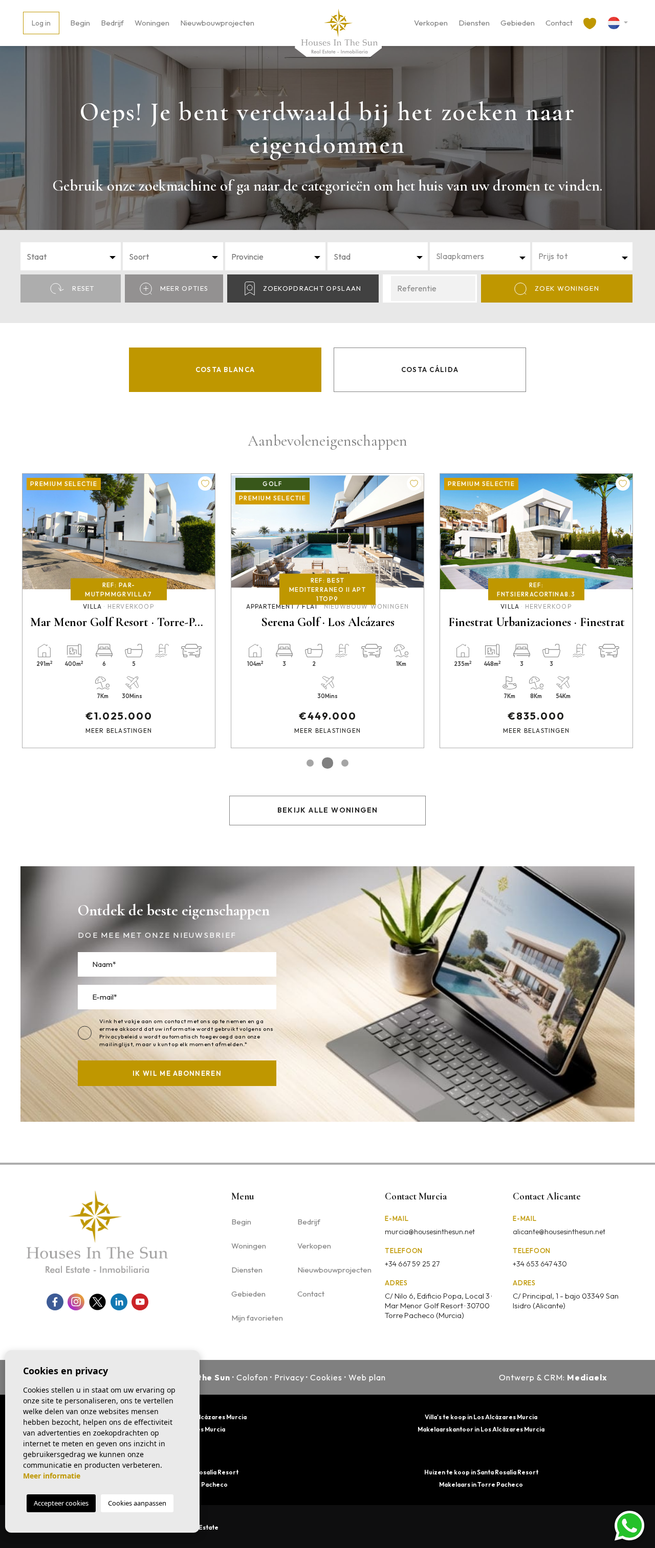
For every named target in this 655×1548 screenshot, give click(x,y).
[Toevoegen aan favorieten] (205, 483)
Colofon (252, 1377)
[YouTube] (140, 1301)
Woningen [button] (152, 23)
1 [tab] (310, 763)
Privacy (289, 1377)
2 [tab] (327, 763)
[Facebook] (55, 1301)
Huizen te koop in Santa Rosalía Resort (481, 1472)
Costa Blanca (225, 369)
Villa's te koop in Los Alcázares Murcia (481, 1417)
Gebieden (517, 23)
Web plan (367, 1377)
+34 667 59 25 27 (412, 1263)
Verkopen (431, 23)
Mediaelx (587, 1377)
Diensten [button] (474, 23)
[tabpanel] (118, 610)
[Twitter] (97, 1301)
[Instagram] (76, 1301)
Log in (41, 23)
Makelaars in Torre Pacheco (481, 1484)
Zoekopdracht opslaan (312, 288)
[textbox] (74, 256)
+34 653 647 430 (540, 1263)
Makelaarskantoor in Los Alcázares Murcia (481, 1429)
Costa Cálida (430, 369)
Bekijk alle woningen (327, 810)
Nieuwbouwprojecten (217, 23)
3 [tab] (344, 763)
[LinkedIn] (119, 1301)
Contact (559, 23)
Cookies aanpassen (137, 1503)
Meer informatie (51, 1476)
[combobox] (70, 256)
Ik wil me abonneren (177, 1073)
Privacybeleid (119, 1036)
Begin (80, 23)
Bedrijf (112, 23)
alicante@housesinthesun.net (559, 1231)
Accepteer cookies (61, 1503)
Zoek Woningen (567, 288)
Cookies (326, 1377)
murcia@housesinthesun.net (430, 1231)
